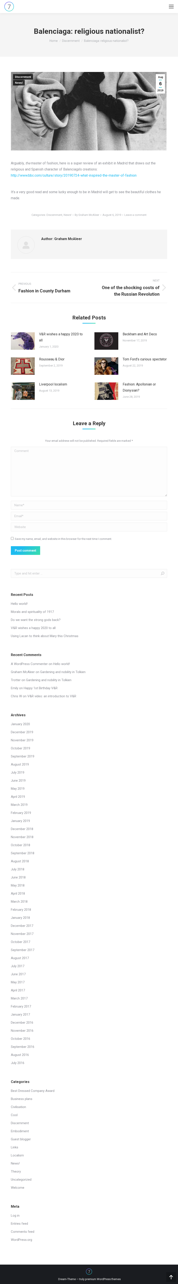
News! (19, 82)
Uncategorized (21, 1180)
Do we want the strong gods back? (36, 620)
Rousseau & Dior (51, 359)
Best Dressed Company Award (32, 1091)
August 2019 (20, 764)
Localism (17, 1155)
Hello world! (19, 604)
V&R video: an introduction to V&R (51, 696)
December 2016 (22, 1023)
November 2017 (22, 934)
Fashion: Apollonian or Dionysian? (139, 387)
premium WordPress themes (103, 1279)
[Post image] (23, 341)
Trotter (16, 680)
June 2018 (18, 877)
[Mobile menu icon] (171, 6)
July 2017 (17, 966)
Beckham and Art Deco (140, 334)
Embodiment (20, 1131)
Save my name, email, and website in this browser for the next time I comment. (63, 539)
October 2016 (20, 1039)
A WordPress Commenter (29, 664)
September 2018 (22, 853)
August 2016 (20, 1055)
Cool (14, 1115)
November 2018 (22, 837)
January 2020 (20, 724)
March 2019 (19, 805)
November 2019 (22, 740)
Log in (15, 1215)
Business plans (21, 1099)
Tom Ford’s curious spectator (145, 359)
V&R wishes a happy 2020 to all (61, 337)
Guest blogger (21, 1139)
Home (53, 41)
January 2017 (20, 1014)
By (87, 215)
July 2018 (17, 869)
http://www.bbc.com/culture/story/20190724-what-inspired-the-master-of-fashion (74, 175)
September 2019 (22, 756)
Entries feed (19, 1224)
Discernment (71, 41)
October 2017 (20, 942)
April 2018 (18, 893)
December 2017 (22, 926)
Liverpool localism (53, 384)
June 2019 (18, 781)
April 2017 (18, 990)
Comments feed (22, 1232)
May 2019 (18, 789)
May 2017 (18, 982)
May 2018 (18, 885)
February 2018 (21, 910)
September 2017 (22, 950)
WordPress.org (21, 1240)
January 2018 (20, 918)
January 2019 (20, 821)
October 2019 (20, 748)
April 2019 (18, 797)
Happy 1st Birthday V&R (41, 688)
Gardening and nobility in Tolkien (63, 672)
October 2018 (20, 845)
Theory (16, 1171)
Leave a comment (135, 215)
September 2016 (22, 1047)
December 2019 (22, 732)
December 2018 (22, 829)
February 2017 (21, 1006)
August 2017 (20, 958)
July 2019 (17, 772)
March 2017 (19, 998)
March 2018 (19, 902)
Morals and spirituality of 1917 (32, 612)
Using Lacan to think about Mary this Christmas (44, 636)
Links (14, 1147)
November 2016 (22, 1031)
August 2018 (20, 861)
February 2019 (21, 813)
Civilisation (18, 1107)
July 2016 (17, 1063)
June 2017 (18, 974)
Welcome (17, 1188)
